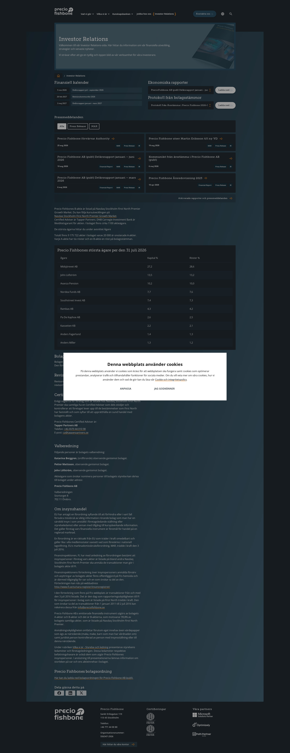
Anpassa (125, 388)
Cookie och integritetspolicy (171, 379)
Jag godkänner (164, 388)
